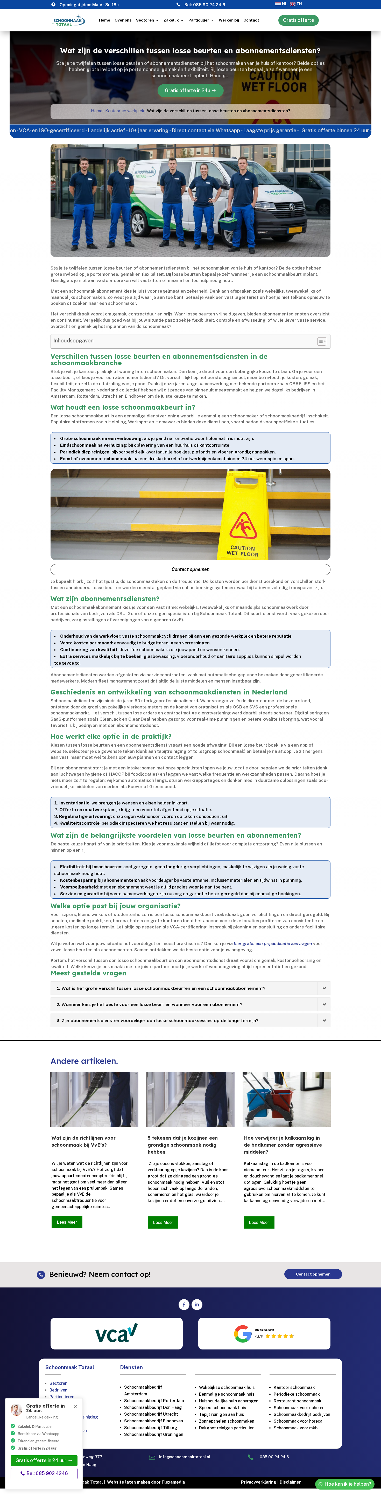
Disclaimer (290, 1482)
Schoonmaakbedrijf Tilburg (150, 1427)
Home (104, 20)
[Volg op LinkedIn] (197, 1304)
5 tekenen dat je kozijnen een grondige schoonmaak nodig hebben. (183, 1145)
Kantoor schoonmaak (294, 1387)
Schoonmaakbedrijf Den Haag (153, 1407)
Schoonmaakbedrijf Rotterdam (154, 1400)
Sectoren (145, 20)
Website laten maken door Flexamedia (146, 1482)
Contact (251, 20)
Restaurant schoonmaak (297, 1400)
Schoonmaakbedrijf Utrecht (151, 1414)
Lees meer (67, 1222)
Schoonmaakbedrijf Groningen (153, 1434)
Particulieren (62, 1396)
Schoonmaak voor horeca (298, 1421)
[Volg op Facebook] (184, 1304)
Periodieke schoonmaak (297, 1394)
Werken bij (229, 20)
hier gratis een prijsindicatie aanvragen (273, 943)
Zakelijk (171, 20)
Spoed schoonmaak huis (222, 1407)
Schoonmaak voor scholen (299, 1407)
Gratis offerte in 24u (187, 90)
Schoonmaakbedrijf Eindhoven (153, 1420)
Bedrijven (58, 1390)
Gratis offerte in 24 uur (41, 1460)
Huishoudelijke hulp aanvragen (228, 1400)
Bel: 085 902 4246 (47, 1473)
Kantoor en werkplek (124, 110)
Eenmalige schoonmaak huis (227, 1394)
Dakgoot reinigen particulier (226, 1427)
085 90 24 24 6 (209, 4)
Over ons (123, 20)
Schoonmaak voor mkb (296, 1427)
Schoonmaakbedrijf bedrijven (302, 1414)
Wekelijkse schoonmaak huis (227, 1387)
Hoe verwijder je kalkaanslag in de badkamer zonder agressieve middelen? (283, 1145)
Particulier (198, 20)
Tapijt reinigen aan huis (221, 1414)
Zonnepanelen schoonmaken (226, 1421)
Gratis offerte (298, 20)
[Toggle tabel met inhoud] (319, 341)
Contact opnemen (190, 569)
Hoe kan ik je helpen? (347, 1484)
